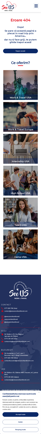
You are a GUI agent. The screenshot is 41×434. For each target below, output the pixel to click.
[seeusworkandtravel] (2, 319)
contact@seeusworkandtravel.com (15, 311)
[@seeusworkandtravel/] (2, 316)
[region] (20, 412)
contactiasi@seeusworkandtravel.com (17, 380)
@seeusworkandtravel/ (12, 316)
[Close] (39, 392)
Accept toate (20, 414)
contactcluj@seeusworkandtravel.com (17, 341)
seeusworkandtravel (11, 319)
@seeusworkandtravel (11, 322)
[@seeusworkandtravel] (2, 322)
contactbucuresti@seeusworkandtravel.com (19, 361)
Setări (20, 422)
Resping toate (20, 430)
